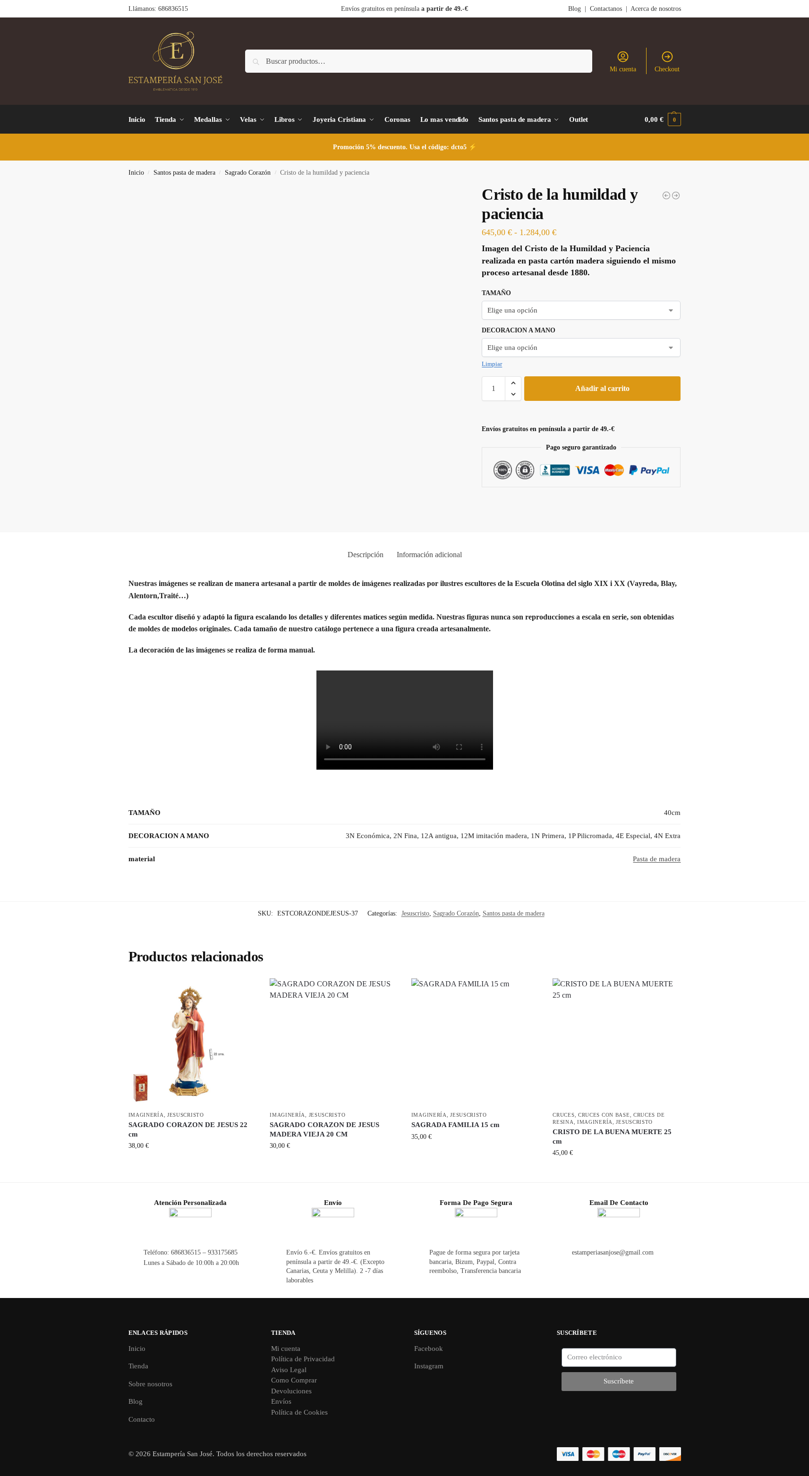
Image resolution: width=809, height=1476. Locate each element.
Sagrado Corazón (248, 172)
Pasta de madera (657, 859)
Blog (574, 8)
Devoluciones (291, 1391)
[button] (663, 119)
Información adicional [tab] (429, 555)
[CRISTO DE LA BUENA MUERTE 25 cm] (616, 1042)
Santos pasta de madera (184, 172)
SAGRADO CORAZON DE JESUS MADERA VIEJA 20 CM (324, 1129)
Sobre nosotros (150, 1384)
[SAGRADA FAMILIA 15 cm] (475, 1042)
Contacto (141, 1419)
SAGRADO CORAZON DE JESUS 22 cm (187, 1129)
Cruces (563, 1115)
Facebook (428, 1348)
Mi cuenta (623, 69)
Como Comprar (294, 1380)
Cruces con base (604, 1115)
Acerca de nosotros (655, 8)
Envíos (281, 1401)
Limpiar (492, 363)
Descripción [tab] (365, 555)
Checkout (667, 69)
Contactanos (606, 8)
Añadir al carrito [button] (192, 1165)
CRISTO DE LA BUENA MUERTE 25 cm (612, 1136)
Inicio (136, 172)
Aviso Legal (289, 1370)
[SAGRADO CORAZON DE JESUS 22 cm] (192, 1042)
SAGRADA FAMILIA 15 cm (455, 1124)
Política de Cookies (299, 1412)
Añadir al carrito (602, 388)
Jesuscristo (415, 913)
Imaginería (146, 1115)
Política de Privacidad (303, 1359)
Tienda (138, 1366)
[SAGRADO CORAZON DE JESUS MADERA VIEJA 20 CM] (333, 1042)
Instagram (428, 1366)
